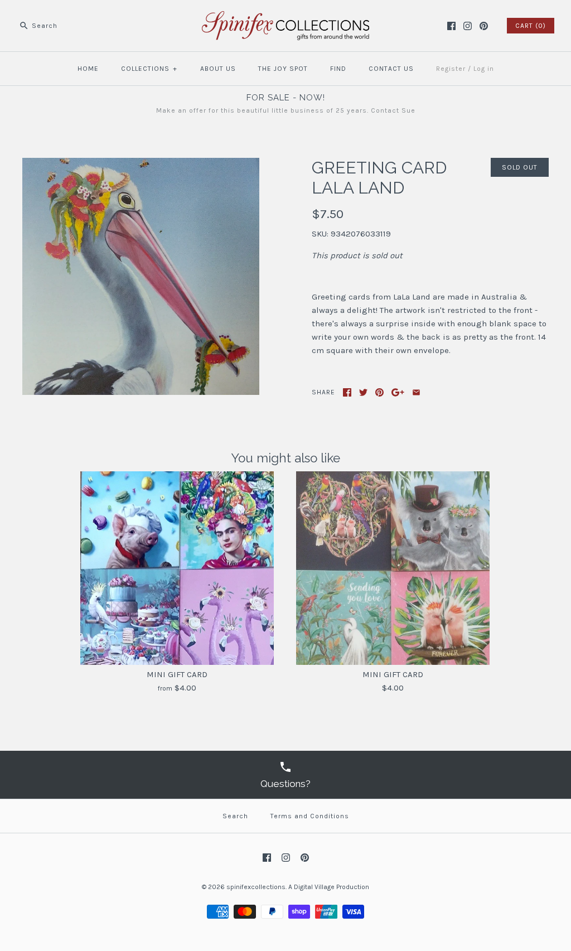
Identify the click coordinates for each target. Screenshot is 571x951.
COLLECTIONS (149, 69)
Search (235, 816)
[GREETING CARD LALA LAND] (140, 165)
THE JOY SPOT (283, 69)
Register (451, 69)
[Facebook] (451, 26)
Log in (483, 69)
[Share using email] (416, 392)
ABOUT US (218, 69)
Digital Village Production (331, 887)
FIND (338, 69)
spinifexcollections (256, 887)
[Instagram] (467, 26)
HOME (88, 69)
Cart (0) (530, 26)
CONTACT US (391, 69)
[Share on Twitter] (363, 392)
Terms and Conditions (309, 816)
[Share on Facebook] (347, 392)
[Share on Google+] (397, 392)
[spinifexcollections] (285, 18)
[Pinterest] (484, 26)
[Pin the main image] (379, 392)
